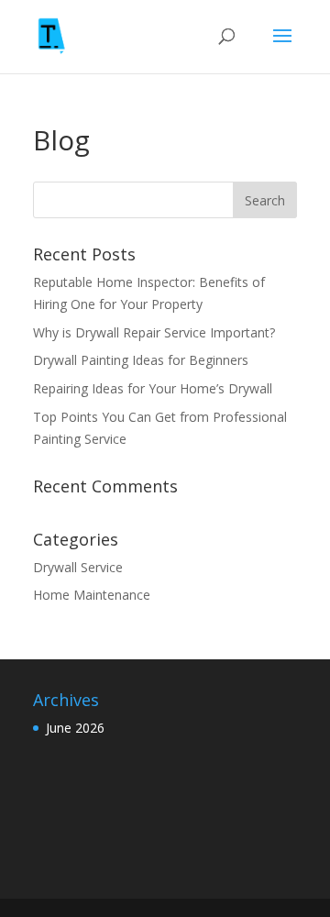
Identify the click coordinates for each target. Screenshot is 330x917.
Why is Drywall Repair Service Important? (156, 332)
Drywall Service (78, 567)
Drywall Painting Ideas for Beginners (142, 360)
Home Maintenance (91, 594)
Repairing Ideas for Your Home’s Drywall (154, 388)
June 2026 (75, 727)
